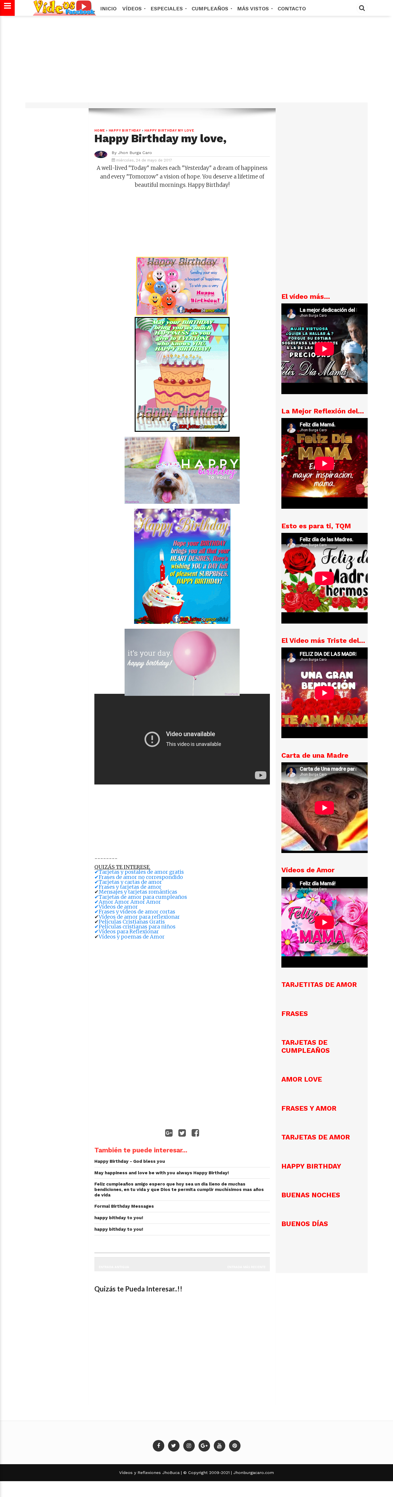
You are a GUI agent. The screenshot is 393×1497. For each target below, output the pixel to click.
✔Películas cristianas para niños (134, 926)
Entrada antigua (114, 1267)
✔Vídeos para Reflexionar (126, 931)
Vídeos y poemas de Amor (132, 936)
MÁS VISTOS (253, 8)
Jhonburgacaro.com (253, 1472)
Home (99, 130)
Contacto (292, 8)
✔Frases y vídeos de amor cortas (135, 911)
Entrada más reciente (246, 1267)
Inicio (108, 8)
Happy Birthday (125, 130)
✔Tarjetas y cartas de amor (128, 882)
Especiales (167, 8)
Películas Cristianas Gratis (132, 921)
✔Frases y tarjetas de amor (127, 887)
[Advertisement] (196, 62)
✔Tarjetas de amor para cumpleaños (140, 897)
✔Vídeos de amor (116, 906)
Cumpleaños (211, 8)
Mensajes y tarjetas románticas (138, 891)
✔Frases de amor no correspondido (138, 877)
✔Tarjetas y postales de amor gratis (139, 872)
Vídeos (132, 8)
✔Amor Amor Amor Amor (127, 901)
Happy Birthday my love (169, 130)
